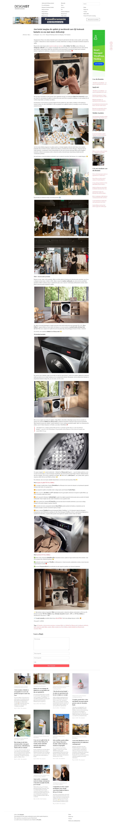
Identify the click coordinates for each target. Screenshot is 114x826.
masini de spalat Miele (42, 627)
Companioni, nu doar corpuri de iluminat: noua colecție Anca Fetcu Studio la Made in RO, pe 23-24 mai (61, 789)
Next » (29, 34)
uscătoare (60, 46)
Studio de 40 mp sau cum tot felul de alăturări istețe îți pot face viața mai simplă (100, 188)
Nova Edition (64, 627)
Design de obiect (45, 9)
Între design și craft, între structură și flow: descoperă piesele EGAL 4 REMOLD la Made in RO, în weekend (22, 744)
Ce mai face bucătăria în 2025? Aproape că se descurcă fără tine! (99, 134)
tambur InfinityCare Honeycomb (76, 627)
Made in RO (86, 13)
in (64, 625)
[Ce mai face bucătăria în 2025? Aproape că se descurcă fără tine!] (98, 142)
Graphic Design (45, 13)
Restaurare (43, 686)
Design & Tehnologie (50, 34)
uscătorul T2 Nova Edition (43, 555)
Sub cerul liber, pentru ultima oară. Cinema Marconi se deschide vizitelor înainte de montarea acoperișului (60, 742)
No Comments (67, 34)
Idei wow (57, 34)
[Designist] (22, 8)
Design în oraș (45, 15)
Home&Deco (36, 737)
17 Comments (62, 708)
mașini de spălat (53, 46)
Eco (62, 9)
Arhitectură (55, 736)
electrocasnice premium (49, 625)
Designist (37, 34)
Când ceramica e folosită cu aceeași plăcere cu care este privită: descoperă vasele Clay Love (22, 692)
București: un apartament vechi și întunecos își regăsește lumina (100, 109)
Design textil (46, 736)
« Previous (24, 34)
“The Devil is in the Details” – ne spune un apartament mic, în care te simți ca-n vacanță (100, 83)
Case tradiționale (37, 686)
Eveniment (84, 736)
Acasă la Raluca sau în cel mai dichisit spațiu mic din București (99, 205)
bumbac (41, 625)
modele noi (58, 627)
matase (49, 627)
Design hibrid (44, 11)
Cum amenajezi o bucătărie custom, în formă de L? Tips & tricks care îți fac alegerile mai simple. (100, 117)
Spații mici (58, 689)
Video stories (64, 15)
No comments (23, 708)
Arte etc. (63, 7)
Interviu (80, 697)
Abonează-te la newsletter (93, 19)
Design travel (64, 13)
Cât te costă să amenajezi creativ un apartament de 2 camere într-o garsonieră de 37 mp (100, 174)
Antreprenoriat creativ (18, 686)
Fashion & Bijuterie (65, 11)
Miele (53, 627)
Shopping (62, 34)
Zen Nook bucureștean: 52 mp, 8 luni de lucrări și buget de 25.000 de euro (100, 95)
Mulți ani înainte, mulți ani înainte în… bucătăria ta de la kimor (100, 151)
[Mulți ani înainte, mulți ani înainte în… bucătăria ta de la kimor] (98, 160)
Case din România (45, 5)
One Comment (43, 703)
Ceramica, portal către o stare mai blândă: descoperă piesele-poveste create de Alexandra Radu (80, 702)
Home (85, 7)
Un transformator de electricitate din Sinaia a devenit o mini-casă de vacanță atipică (100, 104)
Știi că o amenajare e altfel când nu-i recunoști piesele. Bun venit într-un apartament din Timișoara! (100, 196)
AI (37, 625)
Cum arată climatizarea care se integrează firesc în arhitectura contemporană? (80, 742)
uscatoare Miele (37, 628)
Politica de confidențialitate (74, 820)
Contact (85, 11)
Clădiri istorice (61, 736)
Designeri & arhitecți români (48, 7)
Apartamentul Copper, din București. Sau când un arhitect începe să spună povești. (99, 192)
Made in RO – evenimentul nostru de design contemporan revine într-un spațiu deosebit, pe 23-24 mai (41, 781)
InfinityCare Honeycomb (72, 625)
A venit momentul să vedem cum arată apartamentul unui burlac (99, 201)
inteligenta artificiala (83, 625)
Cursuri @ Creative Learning (90, 15)
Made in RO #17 (20, 739)
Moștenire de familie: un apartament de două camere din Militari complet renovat (99, 100)
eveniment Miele (59, 625)
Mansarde (63, 3)
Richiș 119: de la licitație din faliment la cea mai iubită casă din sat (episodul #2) (41, 690)
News (62, 5)
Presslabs (39, 819)
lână (35, 627)
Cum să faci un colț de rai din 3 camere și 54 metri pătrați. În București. (99, 179)
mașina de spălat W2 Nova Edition (45, 482)
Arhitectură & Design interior (48, 3)
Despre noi (86, 9)
